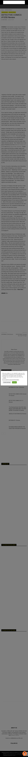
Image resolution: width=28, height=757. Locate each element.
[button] (2, 6)
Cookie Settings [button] (7, 382)
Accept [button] (14, 382)
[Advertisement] (14, 2)
